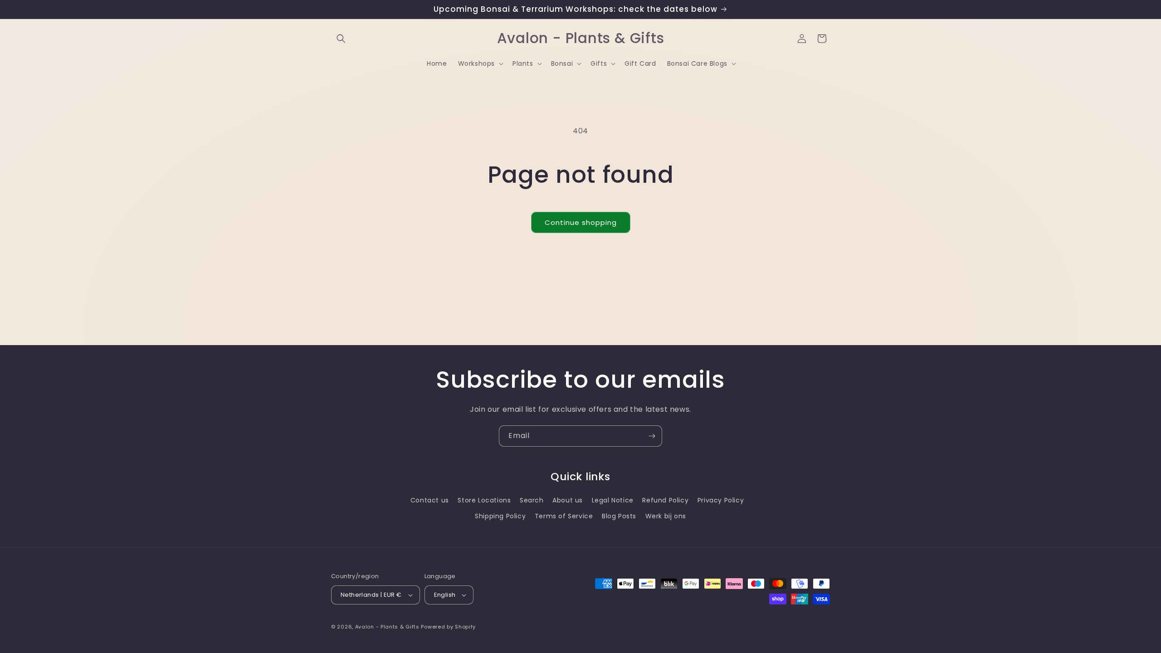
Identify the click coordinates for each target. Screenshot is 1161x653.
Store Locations (484, 500)
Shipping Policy (500, 516)
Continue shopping (581, 222)
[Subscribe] (652, 436)
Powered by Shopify (448, 626)
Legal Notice (613, 500)
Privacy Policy (721, 500)
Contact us (429, 500)
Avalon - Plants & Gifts (387, 626)
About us (567, 500)
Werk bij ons (665, 516)
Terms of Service (564, 516)
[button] (341, 39)
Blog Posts (619, 516)
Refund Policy (665, 500)
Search (532, 500)
